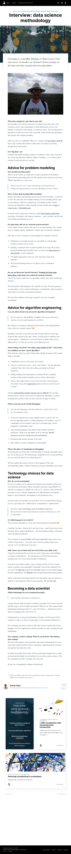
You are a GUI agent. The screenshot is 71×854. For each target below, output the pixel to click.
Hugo (4, 851)
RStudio (30, 572)
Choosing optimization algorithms (19, 730)
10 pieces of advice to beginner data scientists (19, 724)
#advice (43, 11)
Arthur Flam (15, 685)
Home (8, 3)
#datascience (35, 11)
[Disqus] (35, 819)
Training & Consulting (25, 3)
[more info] (43, 688)
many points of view (44, 347)
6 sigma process (32, 384)
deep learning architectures (50, 213)
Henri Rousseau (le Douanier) (10, 27)
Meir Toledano (32, 58)
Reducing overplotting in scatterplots (20, 737)
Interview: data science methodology (20, 709)
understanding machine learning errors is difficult (31, 393)
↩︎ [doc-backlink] (33, 677)
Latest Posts (46, 849)
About (14, 3)
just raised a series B (55, 141)
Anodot (19, 121)
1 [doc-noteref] (57, 486)
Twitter (63, 688)
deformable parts (25, 208)
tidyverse (21, 570)
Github (59, 849)
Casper (10, 851)
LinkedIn (64, 684)
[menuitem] (8, 3)
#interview (26, 11)
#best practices (52, 11)
